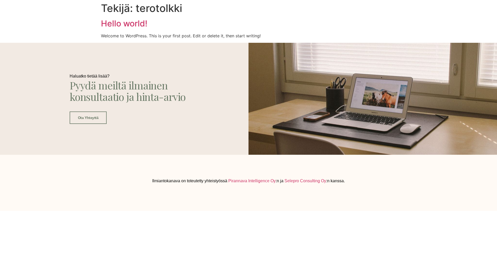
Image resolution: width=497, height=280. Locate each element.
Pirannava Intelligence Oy (252, 181)
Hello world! (124, 23)
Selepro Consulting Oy (305, 181)
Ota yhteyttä (88, 118)
